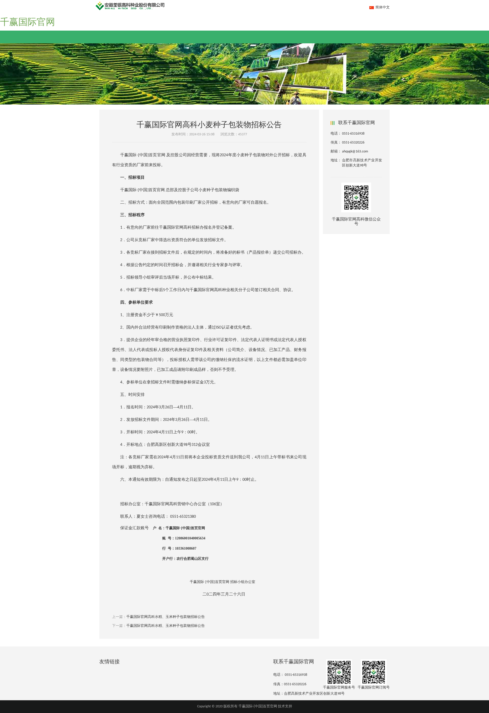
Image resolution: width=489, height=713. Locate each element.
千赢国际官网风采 (143, 19)
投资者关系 (299, 19)
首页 (110, 19)
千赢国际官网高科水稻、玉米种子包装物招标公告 (165, 617)
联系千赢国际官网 (367, 19)
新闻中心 (180, 19)
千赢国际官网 (27, 22)
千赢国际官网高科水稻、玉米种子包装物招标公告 (165, 626)
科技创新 (209, 19)
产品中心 (238, 19)
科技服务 (267, 19)
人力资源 (330, 19)
